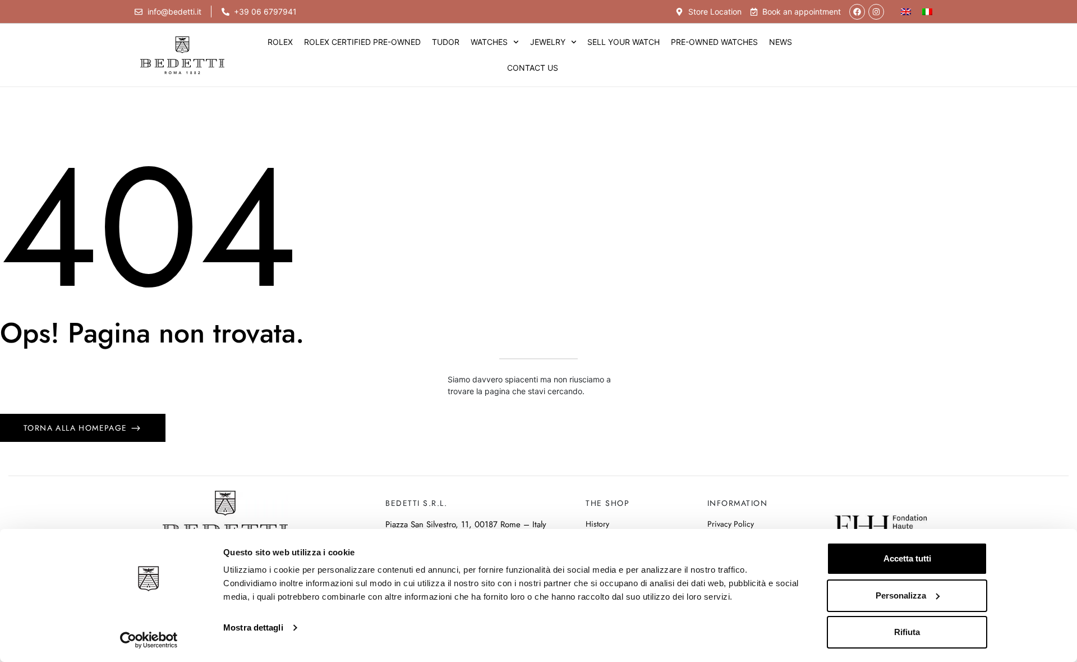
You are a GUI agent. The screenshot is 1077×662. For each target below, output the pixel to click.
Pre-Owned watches (714, 42)
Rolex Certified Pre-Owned (362, 42)
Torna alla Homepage (77, 427)
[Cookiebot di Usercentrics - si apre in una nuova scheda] (149, 640)
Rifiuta (907, 632)
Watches (489, 42)
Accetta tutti (907, 558)
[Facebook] (857, 12)
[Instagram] (876, 12)
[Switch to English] (906, 11)
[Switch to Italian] (927, 11)
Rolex (280, 42)
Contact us (532, 67)
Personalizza (901, 595)
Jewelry (547, 42)
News (780, 42)
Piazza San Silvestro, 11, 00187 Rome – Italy (465, 524)
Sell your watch (623, 42)
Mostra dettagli (253, 627)
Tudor (445, 42)
